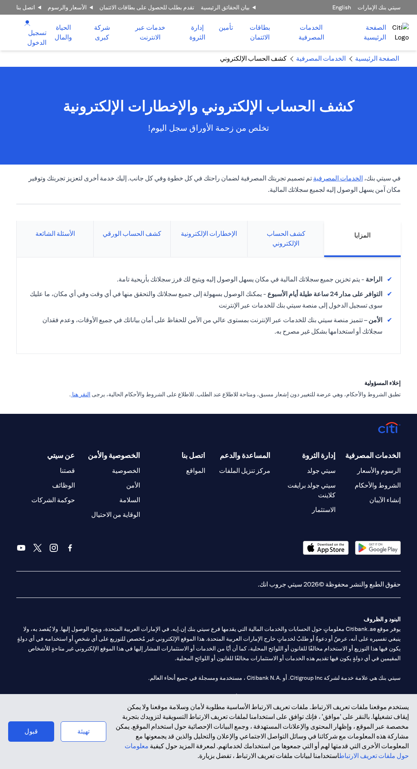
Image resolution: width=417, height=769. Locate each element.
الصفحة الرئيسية (375, 32)
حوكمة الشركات (53, 500)
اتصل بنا (25, 7)
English (341, 7)
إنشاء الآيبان (385, 500)
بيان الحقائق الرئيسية (225, 7)
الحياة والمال (63, 32)
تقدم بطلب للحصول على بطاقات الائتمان (146, 7)
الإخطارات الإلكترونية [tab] (209, 233)
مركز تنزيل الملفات (244, 471)
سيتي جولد (321, 471)
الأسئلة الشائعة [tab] (55, 233)
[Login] (27, 23)
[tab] (311, 32)
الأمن (133, 485)
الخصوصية (126, 471)
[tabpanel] (208, 305)
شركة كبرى (102, 32)
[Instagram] (54, 548)
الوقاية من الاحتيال (115, 515)
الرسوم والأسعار (379, 471)
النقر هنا (80, 394)
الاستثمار (324, 510)
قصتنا (67, 471)
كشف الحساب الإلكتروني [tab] (286, 238)
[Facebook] (70, 548)
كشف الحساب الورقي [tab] (132, 233)
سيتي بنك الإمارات (379, 7)
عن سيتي (61, 455)
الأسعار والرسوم (67, 7)
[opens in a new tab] (378, 547)
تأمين (226, 27)
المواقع (195, 471)
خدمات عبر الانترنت (150, 32)
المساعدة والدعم (245, 455)
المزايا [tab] (362, 235)
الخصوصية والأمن (114, 455)
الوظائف (63, 485)
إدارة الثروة (197, 32)
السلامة (129, 500)
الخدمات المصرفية (311, 32)
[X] (37, 548)
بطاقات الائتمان (260, 32)
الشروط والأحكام (378, 485)
